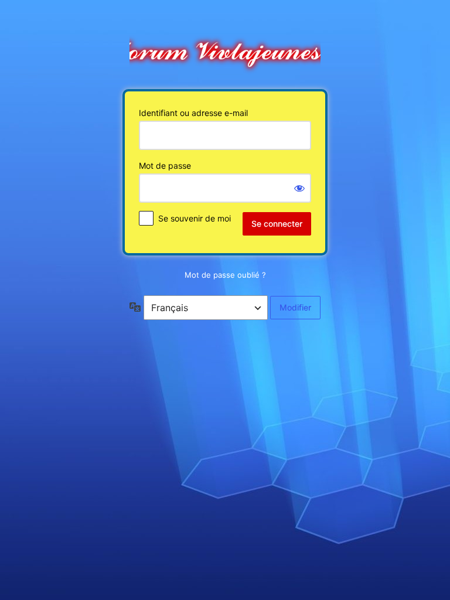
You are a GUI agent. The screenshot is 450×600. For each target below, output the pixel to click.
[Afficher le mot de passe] (299, 188)
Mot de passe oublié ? (225, 274)
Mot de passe (165, 166)
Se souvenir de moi (194, 218)
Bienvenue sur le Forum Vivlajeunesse (225, 48)
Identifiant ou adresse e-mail (193, 113)
